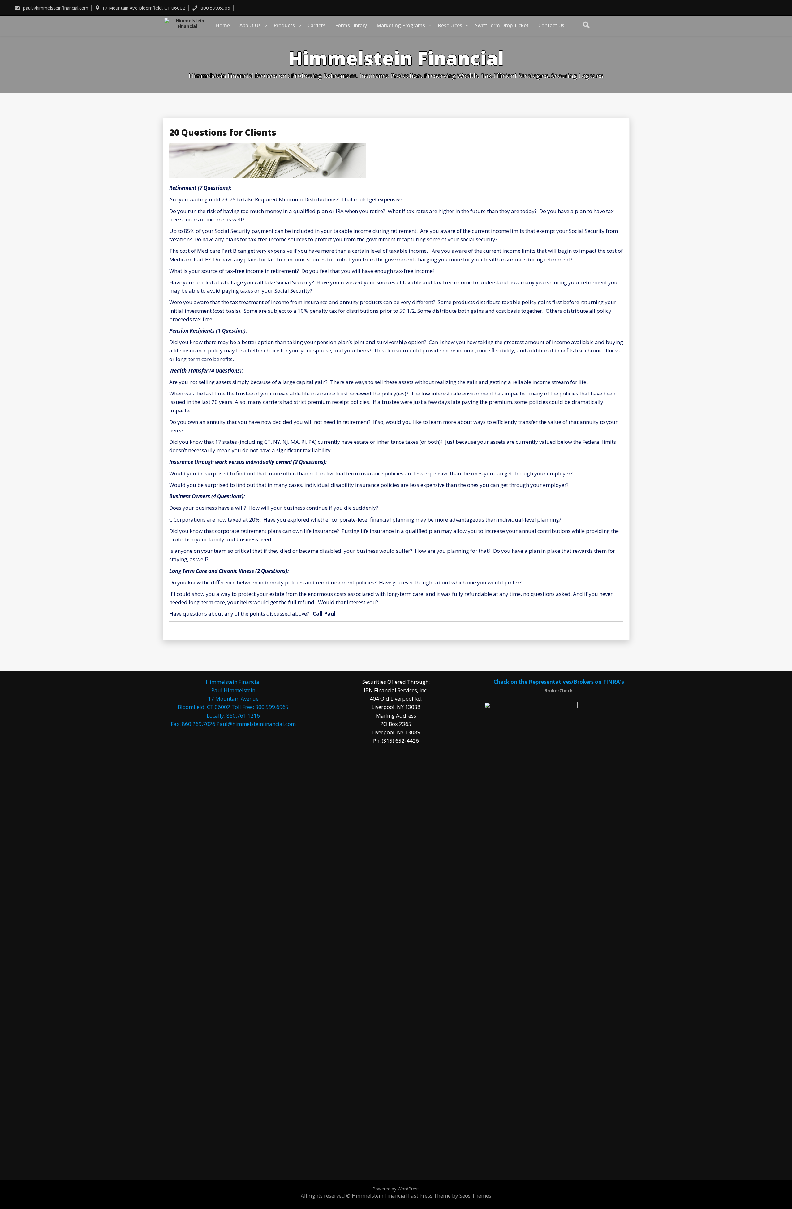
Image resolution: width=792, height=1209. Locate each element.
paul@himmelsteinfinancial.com (55, 8)
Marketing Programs (401, 25)
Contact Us (551, 25)
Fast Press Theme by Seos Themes (449, 1195)
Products (284, 25)
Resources (450, 25)
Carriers (316, 25)
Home (222, 25)
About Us (250, 25)
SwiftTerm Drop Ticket (502, 25)
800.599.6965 (214, 8)
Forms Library (351, 25)
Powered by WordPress (396, 1189)
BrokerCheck (558, 690)
